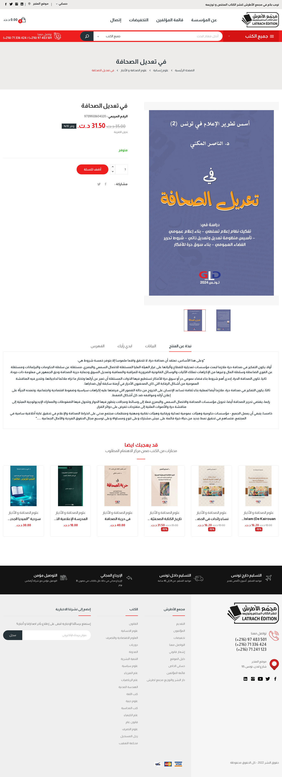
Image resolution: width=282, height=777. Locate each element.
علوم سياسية (130, 666)
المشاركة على (105, 184)
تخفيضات (179, 637)
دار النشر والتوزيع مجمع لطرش (166, 680)
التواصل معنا (177, 644)
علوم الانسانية (129, 630)
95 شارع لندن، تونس (254, 666)
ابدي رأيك (124, 346)
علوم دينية (132, 701)
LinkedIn (245, 679)
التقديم (180, 623)
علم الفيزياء (131, 673)
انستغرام (253, 679)
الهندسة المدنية (128, 687)
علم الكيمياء (131, 715)
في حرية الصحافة (117, 519)
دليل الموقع (177, 658)
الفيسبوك (275, 679)
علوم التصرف (130, 729)
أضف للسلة (92, 169)
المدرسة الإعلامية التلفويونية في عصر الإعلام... (70, 519)
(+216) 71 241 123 (251, 649)
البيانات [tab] (150, 346)
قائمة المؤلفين (176, 673)
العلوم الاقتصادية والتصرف (122, 637)
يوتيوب (260, 679)
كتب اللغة (132, 694)
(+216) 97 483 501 (251, 639)
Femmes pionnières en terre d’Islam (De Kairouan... (258, 519)
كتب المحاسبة (129, 708)
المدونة (133, 651)
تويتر (267, 679)
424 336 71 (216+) (14, 37)
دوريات (133, 644)
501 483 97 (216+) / (39, 37)
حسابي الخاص (176, 666)
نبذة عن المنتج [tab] (180, 346)
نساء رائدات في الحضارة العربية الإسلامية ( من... (211, 519)
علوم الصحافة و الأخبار (23, 513)
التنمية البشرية (129, 658)
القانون (133, 623)
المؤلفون (179, 630)
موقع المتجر (40, 3)
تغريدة (99, 184)
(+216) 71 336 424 (251, 644)
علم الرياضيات (129, 680)
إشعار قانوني (177, 651)
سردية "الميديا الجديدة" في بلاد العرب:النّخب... (23, 519)
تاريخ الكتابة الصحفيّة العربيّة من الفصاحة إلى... (164, 519)
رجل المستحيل (129, 736)
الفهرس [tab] (97, 346)
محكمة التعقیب (128, 743)
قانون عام (132, 722)
